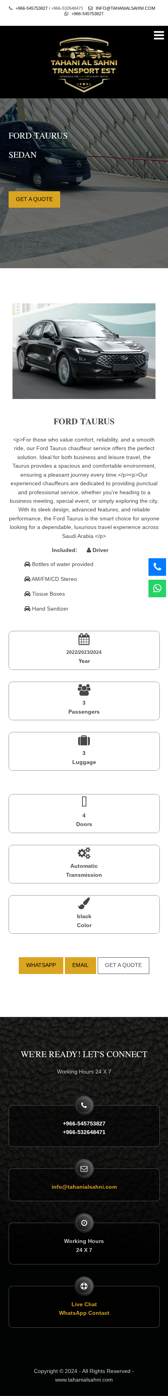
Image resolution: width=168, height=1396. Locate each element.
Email (80, 965)
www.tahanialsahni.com (84, 1379)
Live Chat (84, 1304)
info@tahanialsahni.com (125, 8)
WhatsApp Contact (84, 1313)
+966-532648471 (84, 1132)
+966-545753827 (32, 8)
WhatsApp (41, 965)
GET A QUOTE (34, 199)
